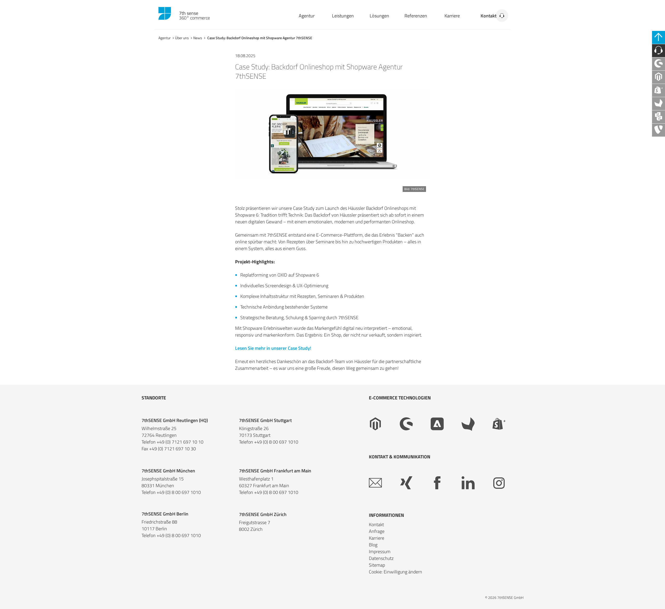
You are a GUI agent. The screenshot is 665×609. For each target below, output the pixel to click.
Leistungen (343, 15)
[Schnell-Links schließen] (658, 37)
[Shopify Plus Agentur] (658, 90)
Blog (373, 544)
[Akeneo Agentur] (658, 103)
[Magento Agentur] (658, 77)
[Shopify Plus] (508, 424)
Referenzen (415, 15)
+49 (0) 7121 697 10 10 (180, 442)
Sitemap (377, 564)
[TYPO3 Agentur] (658, 130)
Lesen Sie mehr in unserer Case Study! (273, 348)
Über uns (182, 38)
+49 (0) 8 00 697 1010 (276, 442)
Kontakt (488, 15)
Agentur (307, 15)
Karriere (452, 15)
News (197, 38)
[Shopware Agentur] (658, 63)
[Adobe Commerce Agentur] (446, 424)
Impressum (379, 551)
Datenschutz (381, 558)
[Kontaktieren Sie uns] (658, 50)
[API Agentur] (658, 116)
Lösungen (379, 15)
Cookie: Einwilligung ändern (395, 571)
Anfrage (376, 531)
